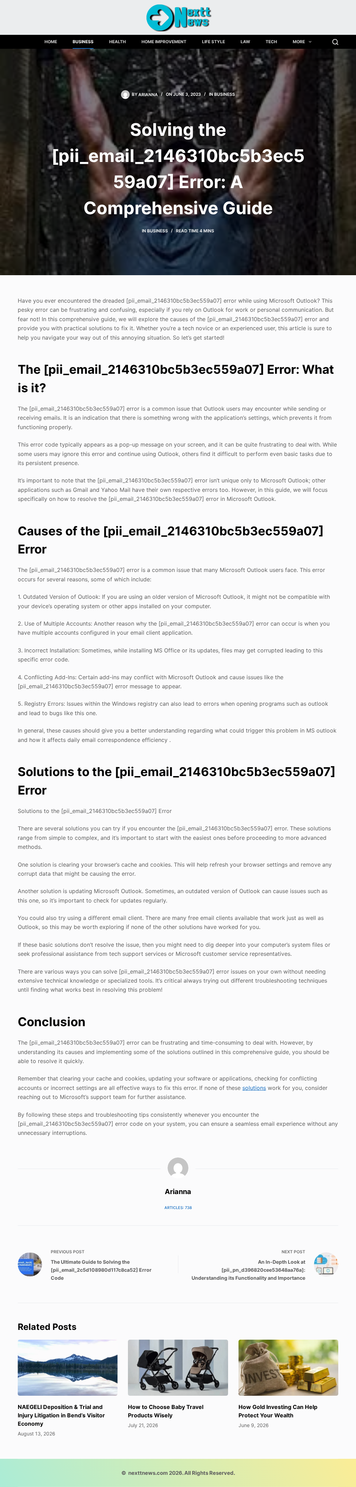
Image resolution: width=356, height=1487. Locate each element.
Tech (271, 41)
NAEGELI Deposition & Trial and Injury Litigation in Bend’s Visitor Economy (61, 1415)
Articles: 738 (178, 1207)
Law (245, 41)
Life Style (213, 41)
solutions (254, 1087)
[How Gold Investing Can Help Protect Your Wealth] (288, 1368)
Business (83, 41)
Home (50, 41)
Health (117, 41)
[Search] (335, 42)
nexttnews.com (148, 1473)
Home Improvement (163, 41)
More (299, 41)
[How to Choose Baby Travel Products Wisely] (178, 1368)
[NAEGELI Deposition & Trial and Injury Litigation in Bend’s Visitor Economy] (68, 1368)
